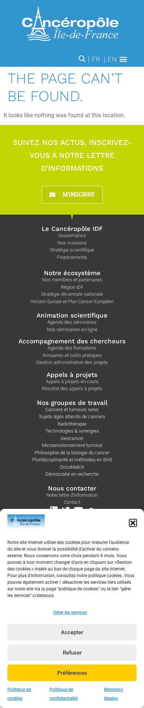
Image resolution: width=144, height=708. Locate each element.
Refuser (72, 652)
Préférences (72, 673)
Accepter (72, 632)
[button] (133, 523)
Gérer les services (70, 612)
